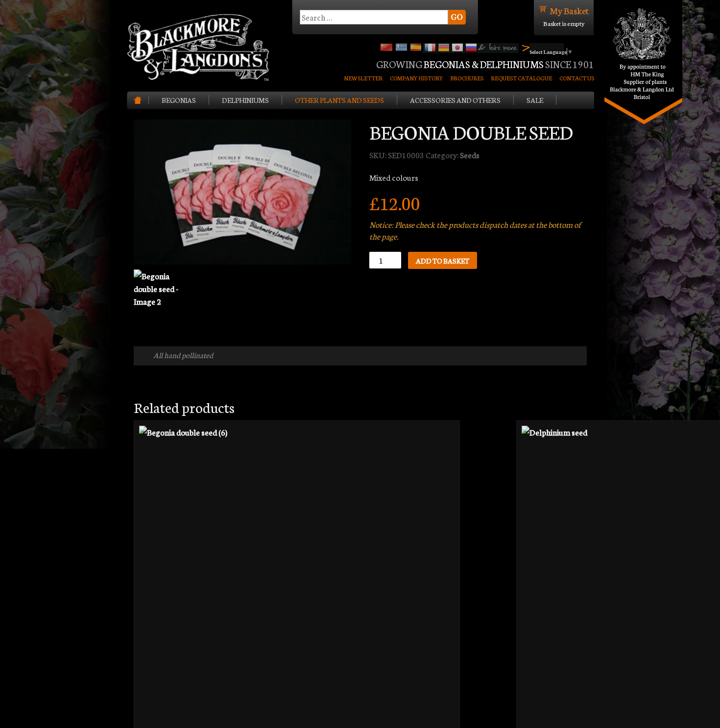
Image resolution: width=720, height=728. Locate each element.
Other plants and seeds (339, 100)
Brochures (466, 78)
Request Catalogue (521, 78)
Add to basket (442, 261)
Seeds (470, 154)
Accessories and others (455, 100)
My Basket (569, 10)
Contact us (576, 78)
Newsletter (363, 78)
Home (141, 100)
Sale (535, 100)
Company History (416, 78)
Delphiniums (245, 100)
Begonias (179, 100)
